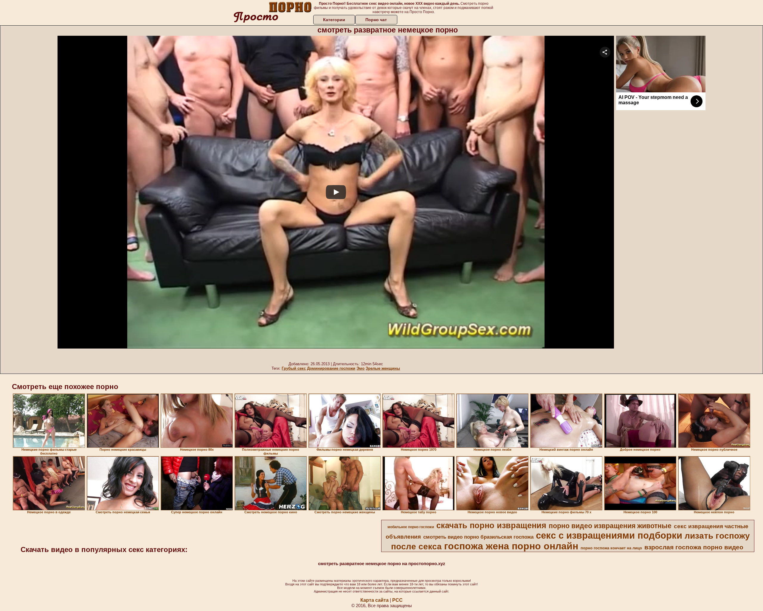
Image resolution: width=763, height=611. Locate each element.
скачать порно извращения (491, 525)
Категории (334, 19)
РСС (397, 600)
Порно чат (376, 19)
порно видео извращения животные (610, 526)
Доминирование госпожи (331, 368)
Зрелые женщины (383, 368)
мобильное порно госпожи (410, 527)
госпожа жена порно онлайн (511, 546)
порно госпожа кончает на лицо (611, 548)
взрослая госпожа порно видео (693, 547)
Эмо (360, 368)
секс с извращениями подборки (609, 535)
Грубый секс (294, 368)
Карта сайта (374, 600)
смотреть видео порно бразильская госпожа (478, 537)
